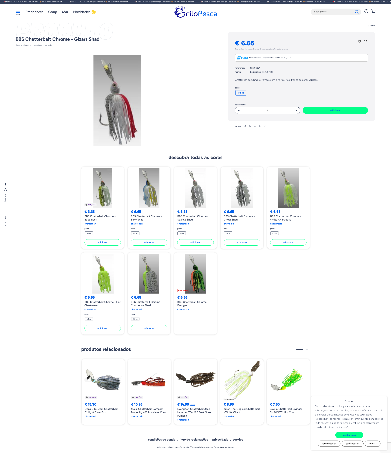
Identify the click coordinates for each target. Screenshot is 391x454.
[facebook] (245, 126)
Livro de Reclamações (194, 439)
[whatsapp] (259, 126)
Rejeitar (372, 443)
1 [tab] (299, 349)
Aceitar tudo (349, 435)
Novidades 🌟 (84, 12)
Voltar (372, 25)
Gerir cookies (353, 443)
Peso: (237, 87)
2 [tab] (307, 349)
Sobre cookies (329, 443)
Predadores (34, 12)
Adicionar (335, 110)
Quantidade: (240, 104)
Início (18, 45)
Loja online (27, 45)
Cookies (238, 439)
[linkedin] (250, 126)
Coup (52, 12)
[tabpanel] (103, 392)
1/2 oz (241, 92)
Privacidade (220, 439)
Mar (65, 12)
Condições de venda (161, 439)
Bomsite (231, 447)
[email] (255, 126)
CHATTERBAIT (49, 45)
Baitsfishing (255, 72)
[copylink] (264, 126)
